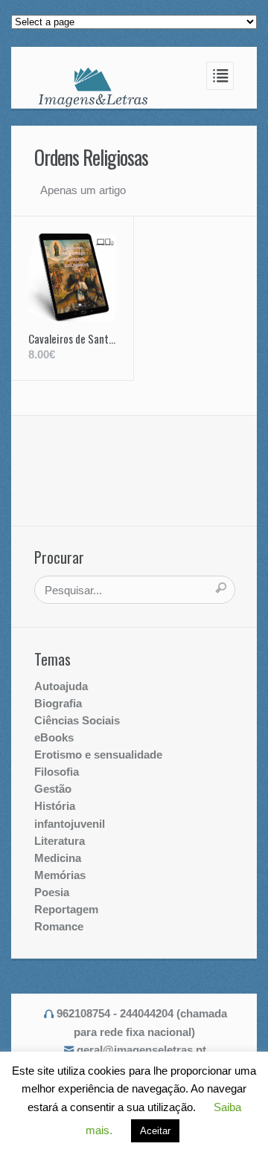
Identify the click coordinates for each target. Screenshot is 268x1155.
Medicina (57, 858)
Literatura (59, 840)
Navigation (220, 76)
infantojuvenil (69, 823)
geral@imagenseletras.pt (141, 1049)
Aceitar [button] (155, 1130)
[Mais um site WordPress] (93, 86)
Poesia (51, 892)
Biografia (58, 703)
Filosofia (56, 771)
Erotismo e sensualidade (98, 754)
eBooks (54, 737)
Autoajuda (61, 686)
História (54, 806)
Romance (58, 926)
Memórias (60, 875)
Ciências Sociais (77, 720)
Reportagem (66, 909)
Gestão (52, 788)
